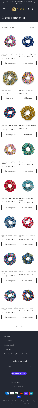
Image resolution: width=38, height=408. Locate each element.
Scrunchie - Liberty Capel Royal (27, 54)
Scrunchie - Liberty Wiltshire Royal (9, 235)
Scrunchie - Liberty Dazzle (26, 308)
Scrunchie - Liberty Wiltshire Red (27, 235)
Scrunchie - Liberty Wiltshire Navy (9, 126)
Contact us (7, 349)
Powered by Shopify (20, 400)
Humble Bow (11, 400)
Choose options (10, 63)
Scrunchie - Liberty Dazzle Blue (27, 271)
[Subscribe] (30, 366)
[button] (4, 9)
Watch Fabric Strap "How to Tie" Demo (17, 354)
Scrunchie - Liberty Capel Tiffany (26, 199)
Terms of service (14, 403)
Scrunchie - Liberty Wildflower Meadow (9, 308)
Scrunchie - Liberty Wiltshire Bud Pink (9, 162)
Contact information (25, 403)
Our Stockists (8, 341)
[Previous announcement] (3, 2)
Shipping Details (9, 345)
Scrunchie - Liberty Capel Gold (27, 125)
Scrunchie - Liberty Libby (26, 90)
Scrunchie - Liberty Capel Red (9, 198)
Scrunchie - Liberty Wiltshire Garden (9, 272)
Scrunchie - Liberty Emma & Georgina (9, 54)
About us (7, 336)
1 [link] (11, 326)
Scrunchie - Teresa (6, 90)
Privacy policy (31, 401)
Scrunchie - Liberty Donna (26, 162)
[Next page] (27, 326)
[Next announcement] (34, 2)
